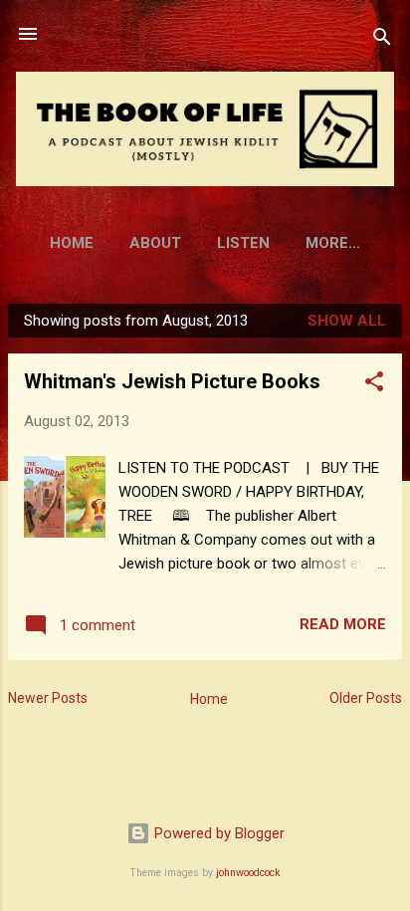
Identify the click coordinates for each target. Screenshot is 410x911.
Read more (343, 624)
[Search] (382, 40)
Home (72, 243)
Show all (347, 321)
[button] (374, 384)
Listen (243, 243)
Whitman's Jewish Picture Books (172, 381)
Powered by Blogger (217, 833)
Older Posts (365, 698)
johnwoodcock (248, 872)
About (155, 243)
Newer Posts (48, 698)
